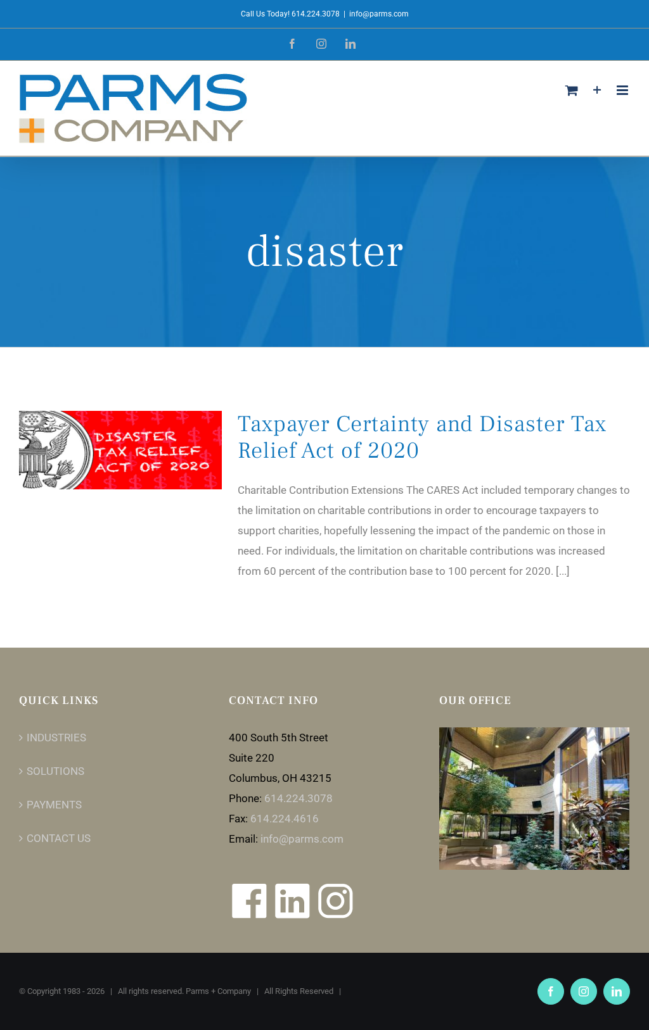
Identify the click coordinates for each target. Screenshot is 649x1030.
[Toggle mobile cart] (571, 90)
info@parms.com (379, 13)
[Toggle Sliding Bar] (597, 90)
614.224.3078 (298, 798)
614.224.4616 (284, 818)
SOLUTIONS (55, 771)
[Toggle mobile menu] (623, 90)
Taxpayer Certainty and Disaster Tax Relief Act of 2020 (422, 437)
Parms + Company (218, 991)
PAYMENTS (54, 804)
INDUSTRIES (56, 737)
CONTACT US (59, 838)
